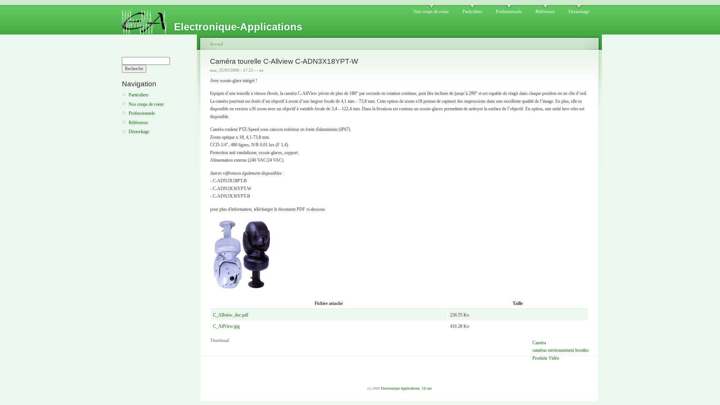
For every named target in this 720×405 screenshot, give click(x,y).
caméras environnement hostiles (560, 350)
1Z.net (427, 388)
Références (545, 11)
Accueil (216, 44)
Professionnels (509, 11)
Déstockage (139, 131)
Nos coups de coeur (431, 11)
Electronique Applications (400, 388)
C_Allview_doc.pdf (230, 315)
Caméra (539, 342)
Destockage (578, 11)
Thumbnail (219, 340)
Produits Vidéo (545, 358)
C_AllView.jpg (226, 326)
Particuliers (472, 11)
